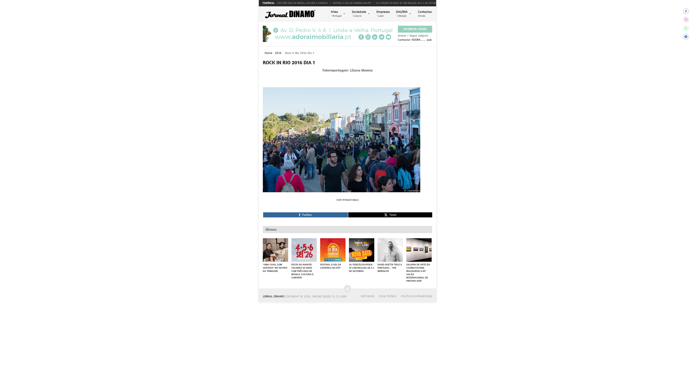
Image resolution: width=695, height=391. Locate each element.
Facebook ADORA (415, 29)
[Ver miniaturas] (347, 200)
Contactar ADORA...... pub (415, 39)
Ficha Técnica (388, 296)
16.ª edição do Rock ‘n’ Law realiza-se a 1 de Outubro (390, 3)
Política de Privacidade (416, 296)
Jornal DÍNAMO (273, 296)
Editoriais (367, 296)
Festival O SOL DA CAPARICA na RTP (335, 3)
